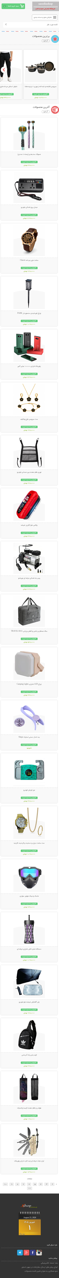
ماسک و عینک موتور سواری (29, 896)
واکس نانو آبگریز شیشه (29, 525)
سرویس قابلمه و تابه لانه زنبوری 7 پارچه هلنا (40, 87)
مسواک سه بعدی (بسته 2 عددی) (29, 154)
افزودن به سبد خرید (41, 94)
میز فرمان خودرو (29, 790)
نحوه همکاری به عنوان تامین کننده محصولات (41, 1271)
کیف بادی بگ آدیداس (29, 1055)
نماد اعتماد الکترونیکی (49, 1263)
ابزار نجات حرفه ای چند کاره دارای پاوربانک (29, 1161)
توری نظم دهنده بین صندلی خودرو (29, 472)
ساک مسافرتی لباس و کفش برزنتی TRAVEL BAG (29, 631)
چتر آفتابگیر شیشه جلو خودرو (29, 1002)
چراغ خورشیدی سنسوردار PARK (29, 313)
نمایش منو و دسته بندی (43, 17)
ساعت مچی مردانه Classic (29, 260)
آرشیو (46, 41)
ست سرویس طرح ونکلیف (29, 419)
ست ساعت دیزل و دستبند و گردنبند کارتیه (29, 843)
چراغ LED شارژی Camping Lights (29, 684)
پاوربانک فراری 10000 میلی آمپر (29, 366)
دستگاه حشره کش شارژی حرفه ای (29, 949)
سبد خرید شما (13, 6)
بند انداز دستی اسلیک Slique (29, 737)
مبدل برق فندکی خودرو (29, 207)
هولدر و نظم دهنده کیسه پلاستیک (29, 1108)
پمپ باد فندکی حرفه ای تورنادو (29, 578)
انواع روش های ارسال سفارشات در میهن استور (39, 1267)
